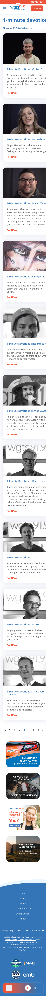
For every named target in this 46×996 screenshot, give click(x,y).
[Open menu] (4, 7)
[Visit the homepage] (18, 6)
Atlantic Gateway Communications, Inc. (20, 939)
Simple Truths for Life (25, 947)
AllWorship (11, 947)
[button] (28, 988)
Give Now (37, 8)
